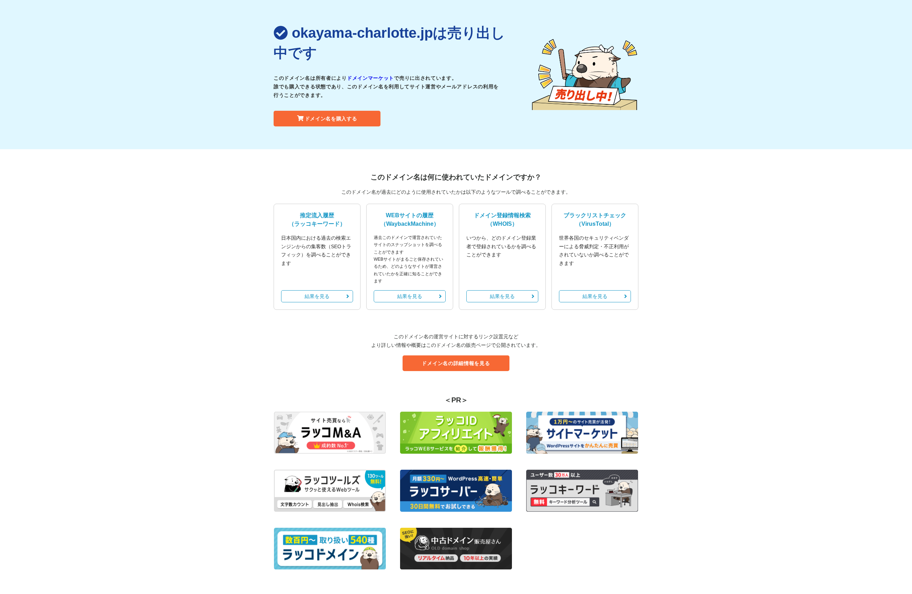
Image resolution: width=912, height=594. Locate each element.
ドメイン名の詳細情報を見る (456, 363)
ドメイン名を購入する (331, 118)
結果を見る (317, 296)
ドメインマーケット (370, 78)
